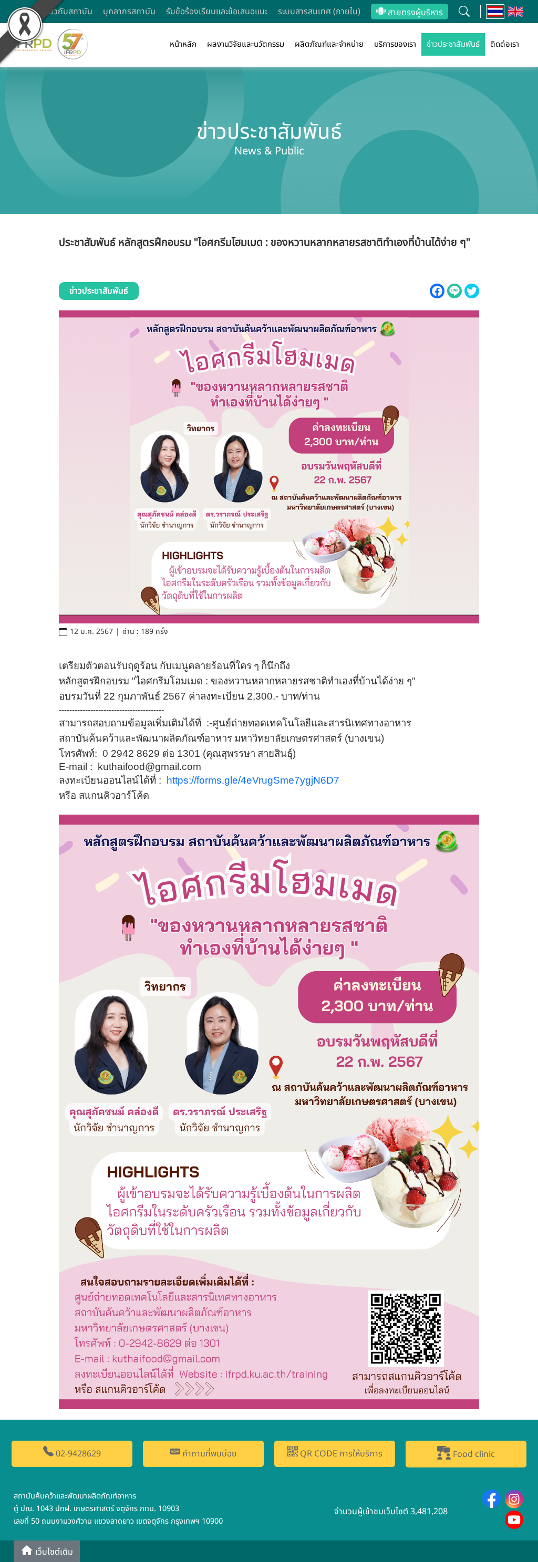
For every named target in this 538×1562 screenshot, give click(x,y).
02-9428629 (77, 1454)
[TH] (495, 11)
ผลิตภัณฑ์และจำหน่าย (329, 44)
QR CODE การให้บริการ (340, 1454)
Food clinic (473, 1454)
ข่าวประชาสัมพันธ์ (453, 44)
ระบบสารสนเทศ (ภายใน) (319, 11)
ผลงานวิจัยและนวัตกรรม (245, 44)
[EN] (515, 11)
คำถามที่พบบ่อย (208, 1454)
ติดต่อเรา (504, 44)
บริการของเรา (395, 44)
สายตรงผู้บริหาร (414, 12)
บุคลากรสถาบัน (129, 11)
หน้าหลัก (183, 44)
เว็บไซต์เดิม (53, 1552)
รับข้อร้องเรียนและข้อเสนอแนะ (216, 11)
